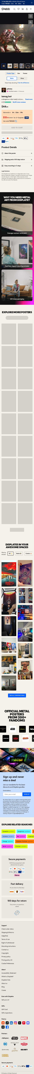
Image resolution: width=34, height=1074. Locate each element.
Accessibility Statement (9, 973)
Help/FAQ (5, 936)
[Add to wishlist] (30, 16)
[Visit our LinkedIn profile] (11, 1022)
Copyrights (5, 953)
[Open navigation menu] (30, 9)
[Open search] (14, 9)
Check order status (8, 929)
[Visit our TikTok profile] (7, 1022)
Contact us (5, 950)
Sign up (26, 794)
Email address (7, 790)
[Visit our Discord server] (27, 1022)
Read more (28, 99)
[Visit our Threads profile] (3, 1027)
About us (4, 983)
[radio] (10, 73)
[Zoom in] (30, 22)
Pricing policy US (7, 960)
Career (4, 990)
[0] (18, 9)
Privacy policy (6, 802)
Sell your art (5, 1000)
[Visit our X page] (19, 1022)
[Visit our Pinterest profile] (23, 1022)
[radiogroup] (17, 73)
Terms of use (6, 939)
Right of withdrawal (8, 943)
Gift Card (5, 1009)
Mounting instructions (8, 946)
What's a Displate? (7, 976)
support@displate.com (18, 813)
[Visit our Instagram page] (15, 1022)
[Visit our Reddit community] (3, 1022)
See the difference (23, 83)
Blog (3, 987)
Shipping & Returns (8, 932)
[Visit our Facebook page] (7, 1027)
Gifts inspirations (7, 1013)
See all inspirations (17, 695)
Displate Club (6, 980)
